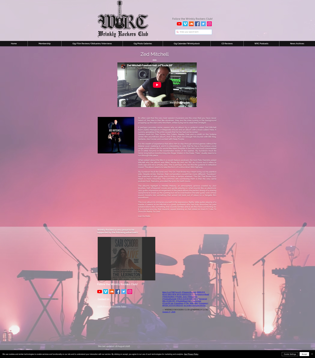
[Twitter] (203, 23)
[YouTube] (179, 23)
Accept (304, 354)
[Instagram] (209, 23)
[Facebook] (197, 23)
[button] (126, 258)
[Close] (312, 354)
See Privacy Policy (191, 354)
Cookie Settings (290, 354)
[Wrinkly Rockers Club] (185, 23)
